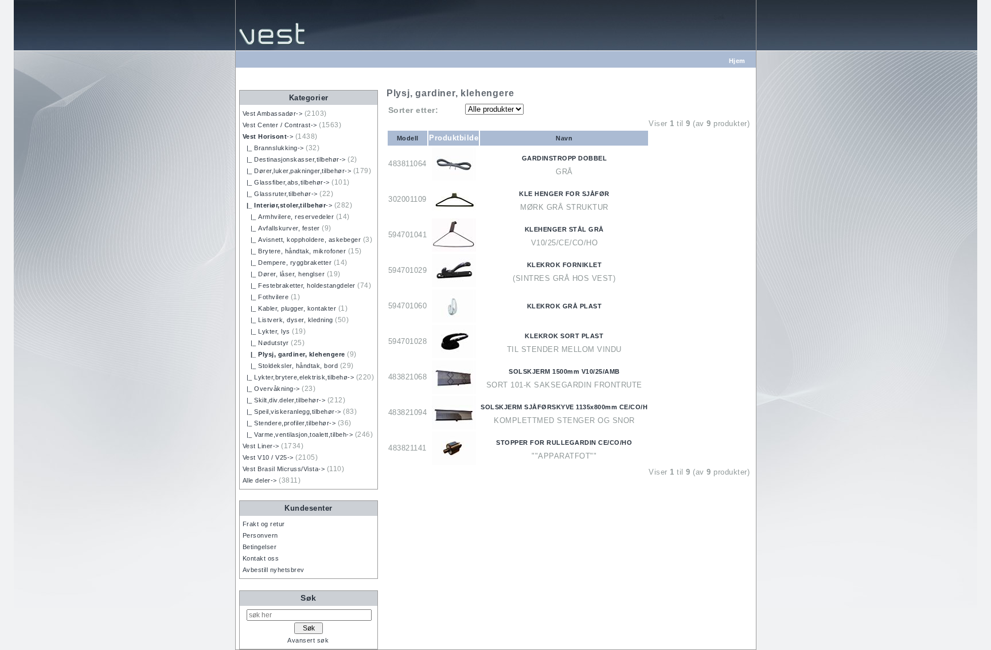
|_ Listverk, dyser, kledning (288, 319)
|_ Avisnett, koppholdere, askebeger (302, 239)
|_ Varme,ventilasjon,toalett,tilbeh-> (298, 434)
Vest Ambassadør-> (273, 113)
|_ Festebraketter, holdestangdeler (299, 285)
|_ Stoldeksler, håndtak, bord (290, 365)
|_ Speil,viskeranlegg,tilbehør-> (292, 411)
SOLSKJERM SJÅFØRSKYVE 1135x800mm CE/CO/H (564, 407)
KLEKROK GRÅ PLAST (564, 306)
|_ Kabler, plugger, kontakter (290, 308)
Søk (309, 597)
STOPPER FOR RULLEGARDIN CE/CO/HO (564, 442)
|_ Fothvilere (266, 296)
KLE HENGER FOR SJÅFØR (564, 193)
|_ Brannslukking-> (273, 147)
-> (268, 136)
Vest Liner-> (261, 446)
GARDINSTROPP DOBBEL (564, 158)
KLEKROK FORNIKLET (564, 264)
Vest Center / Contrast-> (280, 125)
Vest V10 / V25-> (268, 457)
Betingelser (260, 546)
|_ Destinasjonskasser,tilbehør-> (294, 159)
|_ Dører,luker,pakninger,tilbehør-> (297, 170)
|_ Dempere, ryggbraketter (287, 262)
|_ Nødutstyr (266, 342)
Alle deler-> (260, 480)
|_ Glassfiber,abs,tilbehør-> (286, 182)
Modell (408, 138)
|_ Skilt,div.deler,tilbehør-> (284, 400)
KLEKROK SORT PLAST (564, 335)
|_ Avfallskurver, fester (281, 228)
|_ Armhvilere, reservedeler (288, 216)
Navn (564, 138)
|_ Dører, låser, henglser (284, 274)
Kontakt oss (261, 558)
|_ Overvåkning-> (271, 388)
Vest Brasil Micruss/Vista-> (284, 468)
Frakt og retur (264, 523)
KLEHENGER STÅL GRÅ (564, 229)
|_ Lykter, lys (266, 331)
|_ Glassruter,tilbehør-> (280, 193)
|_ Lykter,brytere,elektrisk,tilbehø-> (298, 377)
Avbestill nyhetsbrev (274, 569)
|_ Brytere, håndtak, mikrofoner (294, 251)
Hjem (737, 60)
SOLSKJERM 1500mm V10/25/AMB (564, 371)
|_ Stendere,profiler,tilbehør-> (289, 423)
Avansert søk (308, 640)
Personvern (260, 535)
